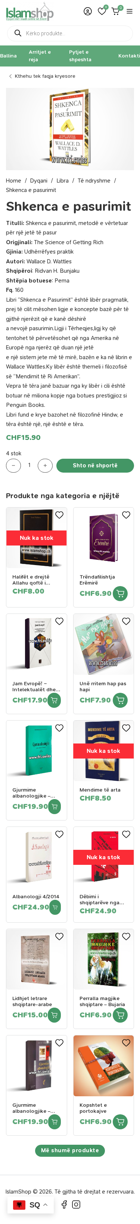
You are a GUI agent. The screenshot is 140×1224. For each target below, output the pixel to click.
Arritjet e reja (40, 56)
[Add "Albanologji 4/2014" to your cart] (55, 907)
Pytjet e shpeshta (80, 56)
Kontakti (129, 56)
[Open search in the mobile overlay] (70, 33)
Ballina (8, 56)
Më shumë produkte (70, 1150)
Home (13, 180)
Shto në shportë (95, 465)
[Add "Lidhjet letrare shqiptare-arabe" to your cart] (54, 1015)
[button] (102, 11)
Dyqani (38, 180)
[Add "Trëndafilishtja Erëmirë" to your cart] (120, 593)
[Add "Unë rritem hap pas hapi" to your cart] (120, 700)
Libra (62, 180)
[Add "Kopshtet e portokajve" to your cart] (120, 1121)
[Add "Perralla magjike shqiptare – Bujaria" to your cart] (120, 1015)
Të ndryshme (94, 180)
